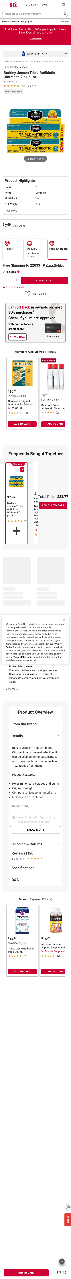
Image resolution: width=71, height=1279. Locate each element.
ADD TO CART (44, 280)
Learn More (35, 38)
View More (12, 688)
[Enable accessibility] (67, 1207)
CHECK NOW (17, 337)
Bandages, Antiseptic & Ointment (47, 61)
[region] (35, 639)
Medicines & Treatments (15, 61)
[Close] (64, 620)
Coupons (64, 21)
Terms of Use (19, 657)
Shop (15, 67)
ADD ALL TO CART (53, 505)
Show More (35, 829)
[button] (55, 265)
